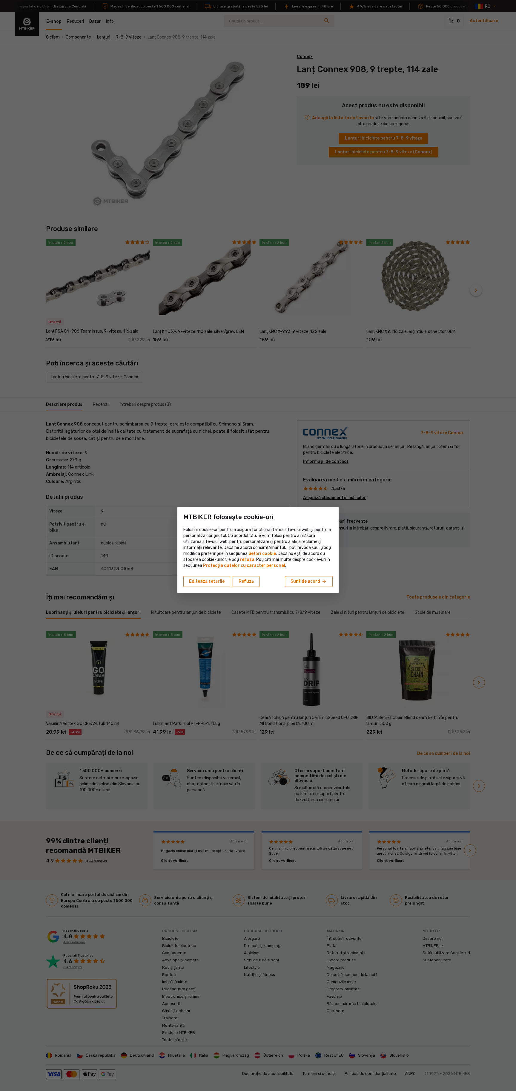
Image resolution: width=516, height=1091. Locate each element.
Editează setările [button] (207, 581)
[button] (247, 559)
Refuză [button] (246, 581)
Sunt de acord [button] (309, 581)
